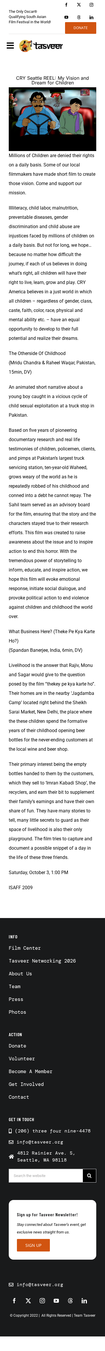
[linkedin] (91, 17)
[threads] (79, 17)
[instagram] (91, 5)
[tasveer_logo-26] (41, 46)
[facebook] (66, 5)
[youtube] (66, 17)
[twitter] (79, 5)
